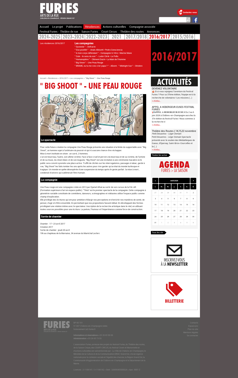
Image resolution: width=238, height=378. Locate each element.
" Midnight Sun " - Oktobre (130, 65)
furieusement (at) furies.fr (85, 329)
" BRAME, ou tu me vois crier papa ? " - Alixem (96, 65)
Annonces (153, 31)
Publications (74, 27)
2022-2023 (96, 37)
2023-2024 (73, 37)
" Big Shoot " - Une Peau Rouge (89, 62)
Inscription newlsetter (161, 239)
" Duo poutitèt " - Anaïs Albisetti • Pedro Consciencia (98, 49)
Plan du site (193, 329)
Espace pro (193, 326)
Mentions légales (190, 332)
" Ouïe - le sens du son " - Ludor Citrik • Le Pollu (96, 56)
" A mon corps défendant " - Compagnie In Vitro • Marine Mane (103, 53)
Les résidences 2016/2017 (52, 43)
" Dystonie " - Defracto (85, 46)
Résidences (92, 27)
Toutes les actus (159, 155)
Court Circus (109, 31)
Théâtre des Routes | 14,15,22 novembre (174, 130)
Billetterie (155, 276)
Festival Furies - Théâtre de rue (59, 31)
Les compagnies (76, 78)
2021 (116, 37)
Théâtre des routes (132, 31)
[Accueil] (59, 20)
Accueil (44, 27)
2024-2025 (49, 37)
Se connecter (192, 335)
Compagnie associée (142, 27)
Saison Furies (89, 31)
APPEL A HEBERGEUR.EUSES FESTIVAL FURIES (173, 108)
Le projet (57, 27)
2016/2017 (159, 37)
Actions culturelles (114, 27)
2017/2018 (136, 37)
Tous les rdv (157, 232)
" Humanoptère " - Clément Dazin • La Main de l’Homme (100, 59)
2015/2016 (182, 37)
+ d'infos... (156, 100)
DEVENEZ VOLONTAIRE (164, 88)
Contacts (194, 322)
